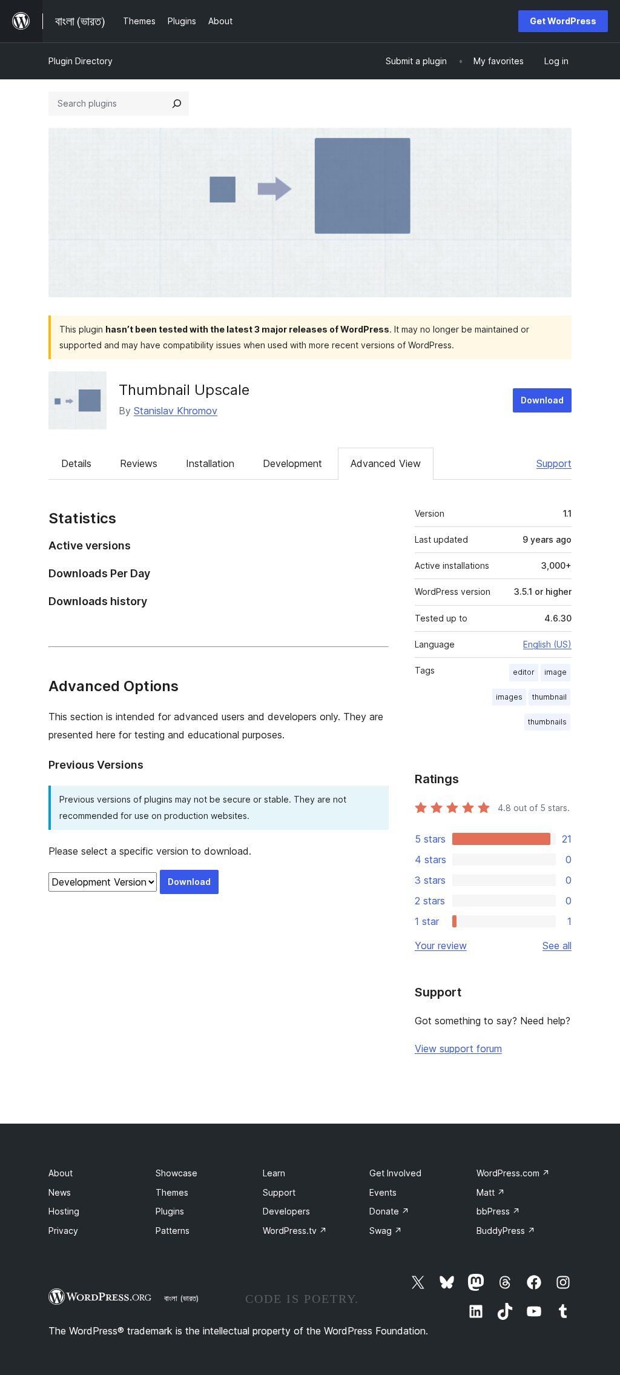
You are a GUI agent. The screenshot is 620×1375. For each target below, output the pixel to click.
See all (557, 945)
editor (524, 672)
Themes (172, 1192)
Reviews (138, 463)
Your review (441, 945)
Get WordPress (563, 21)
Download (542, 400)
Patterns (173, 1230)
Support (554, 463)
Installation (210, 463)
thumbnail (549, 696)
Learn (274, 1173)
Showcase (176, 1173)
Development (292, 463)
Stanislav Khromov (175, 411)
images (509, 696)
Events (383, 1192)
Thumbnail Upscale (184, 390)
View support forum (458, 1048)
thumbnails (547, 721)
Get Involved (395, 1173)
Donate (389, 1211)
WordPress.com (513, 1173)
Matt (491, 1192)
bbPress (498, 1211)
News (59, 1192)
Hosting (63, 1211)
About (60, 1173)
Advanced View (386, 463)
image (555, 672)
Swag (385, 1230)
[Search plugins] (177, 103)
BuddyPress (506, 1230)
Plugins (170, 1211)
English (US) (547, 644)
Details (76, 463)
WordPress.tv (295, 1230)
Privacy (63, 1230)
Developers (286, 1211)
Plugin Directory (80, 61)
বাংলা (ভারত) (181, 1298)
